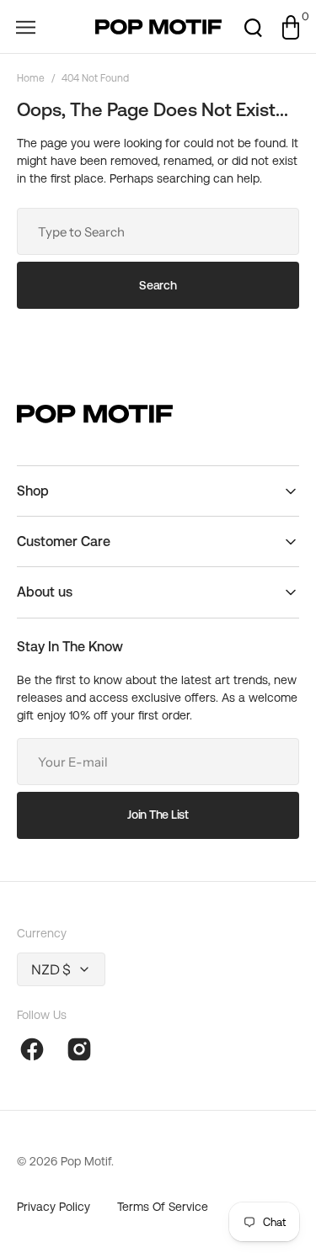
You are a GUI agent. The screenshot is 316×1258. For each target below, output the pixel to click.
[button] (25, 26)
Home (31, 78)
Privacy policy (53, 1206)
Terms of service (162, 1206)
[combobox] (158, 231)
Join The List (157, 814)
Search (157, 285)
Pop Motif (86, 1161)
